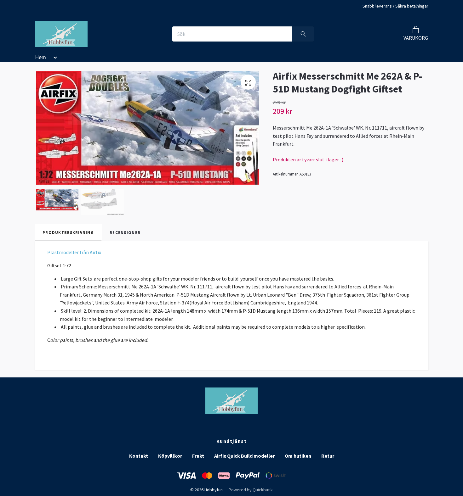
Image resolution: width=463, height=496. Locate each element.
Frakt (198, 456)
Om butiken (298, 456)
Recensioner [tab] (125, 232)
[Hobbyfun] (61, 34)
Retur (327, 456)
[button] (54, 58)
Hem (40, 57)
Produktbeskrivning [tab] (68, 232)
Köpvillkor (170, 456)
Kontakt (138, 456)
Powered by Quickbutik (251, 490)
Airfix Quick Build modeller (244, 456)
